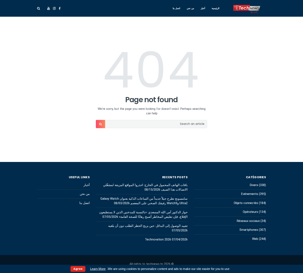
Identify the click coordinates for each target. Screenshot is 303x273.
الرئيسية (215, 8)
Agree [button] (77, 269)
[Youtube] (48, 8)
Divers (254, 185)
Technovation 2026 (158, 239)
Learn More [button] (98, 269)
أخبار (203, 8)
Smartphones (249, 230)
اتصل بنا (176, 8)
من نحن (190, 8)
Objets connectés (246, 203)
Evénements (249, 194)
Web (255, 239)
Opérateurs (250, 212)
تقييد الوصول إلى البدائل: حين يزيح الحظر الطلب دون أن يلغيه (148, 226)
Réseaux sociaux (248, 221)
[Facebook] (60, 8)
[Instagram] (54, 8)
